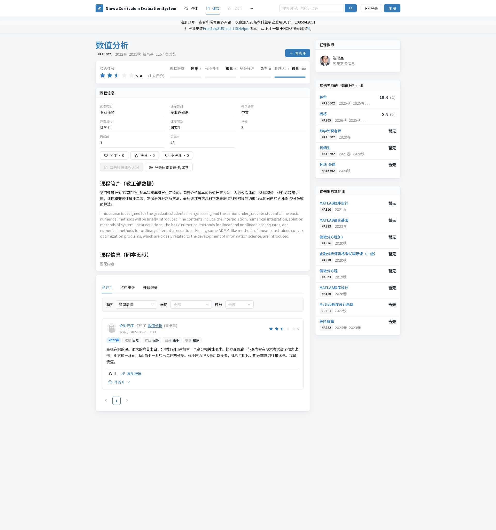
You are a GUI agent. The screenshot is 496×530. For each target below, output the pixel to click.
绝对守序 (126, 325)
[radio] (102, 75)
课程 (216, 8)
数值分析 (155, 325)
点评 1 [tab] (107, 287)
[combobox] (134, 304)
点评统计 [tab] (127, 287)
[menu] (227, 8)
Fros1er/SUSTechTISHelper (226, 28)
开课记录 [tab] (150, 287)
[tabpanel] (203, 351)
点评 (194, 8)
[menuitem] (191, 8)
